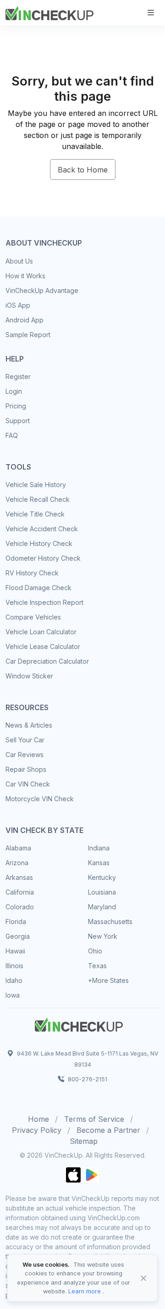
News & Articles (29, 725)
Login (14, 391)
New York (102, 936)
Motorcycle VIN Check (40, 799)
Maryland (102, 907)
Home (38, 1119)
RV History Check (32, 573)
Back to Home (83, 169)
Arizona (17, 863)
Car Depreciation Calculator (47, 661)
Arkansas (19, 877)
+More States (108, 980)
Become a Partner (108, 1130)
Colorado (20, 907)
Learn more (84, 1291)
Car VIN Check (28, 784)
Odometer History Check (43, 558)
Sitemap (84, 1141)
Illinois (14, 966)
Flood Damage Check (39, 587)
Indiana (99, 848)
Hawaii (15, 951)
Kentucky (102, 877)
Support (18, 421)
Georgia (18, 936)
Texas (97, 966)
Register (18, 376)
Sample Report (28, 335)
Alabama (18, 848)
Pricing (16, 406)
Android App (25, 320)
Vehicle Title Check (35, 514)
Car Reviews (25, 754)
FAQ (12, 435)
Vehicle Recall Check (38, 499)
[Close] (143, 1278)
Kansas (99, 863)
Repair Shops (26, 769)
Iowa (13, 995)
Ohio (95, 951)
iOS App (18, 305)
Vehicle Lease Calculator (43, 646)
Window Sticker (29, 676)
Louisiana (102, 892)
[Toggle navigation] (151, 13)
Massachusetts (110, 921)
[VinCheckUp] (50, 11)
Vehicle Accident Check (42, 529)
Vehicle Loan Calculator (41, 632)
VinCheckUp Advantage (42, 290)
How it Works (25, 276)
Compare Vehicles (33, 617)
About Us (19, 261)
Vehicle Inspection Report (44, 602)
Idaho (14, 980)
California (20, 892)
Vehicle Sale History (36, 484)
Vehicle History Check (39, 543)
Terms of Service (94, 1119)
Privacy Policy (36, 1130)
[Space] (79, 1023)
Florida (16, 921)
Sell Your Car (25, 740)
